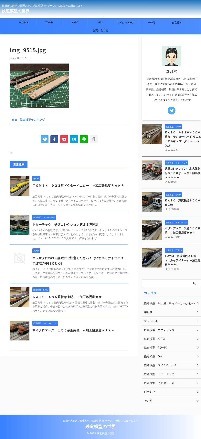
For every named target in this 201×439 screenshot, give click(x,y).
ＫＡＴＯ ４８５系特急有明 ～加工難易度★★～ (68, 297)
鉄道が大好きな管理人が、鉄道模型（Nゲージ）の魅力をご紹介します (100, 420)
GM (100, 22)
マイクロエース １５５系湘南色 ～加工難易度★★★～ (73, 330)
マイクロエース (126, 22)
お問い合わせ (100, 30)
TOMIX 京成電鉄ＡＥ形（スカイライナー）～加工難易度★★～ (182, 260)
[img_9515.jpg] (74, 139)
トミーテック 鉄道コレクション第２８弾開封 (65, 224)
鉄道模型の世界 (15, 10)
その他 (151, 22)
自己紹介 (177, 22)
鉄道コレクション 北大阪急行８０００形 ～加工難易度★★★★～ (182, 173)
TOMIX (49, 22)
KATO (75, 22)
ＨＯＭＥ (24, 22)
